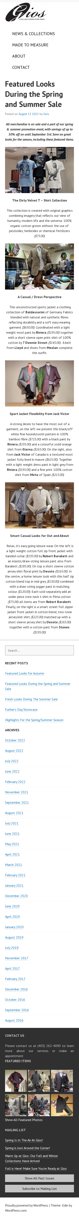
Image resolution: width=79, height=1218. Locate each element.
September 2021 (17, 802)
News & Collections (33, 33)
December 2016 (16, 989)
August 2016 (14, 1020)
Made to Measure (30, 45)
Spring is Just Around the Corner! (27, 1148)
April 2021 (12, 854)
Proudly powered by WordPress (26, 1205)
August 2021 (14, 813)
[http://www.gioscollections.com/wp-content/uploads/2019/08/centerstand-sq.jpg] (39, 1095)
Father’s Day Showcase (21, 709)
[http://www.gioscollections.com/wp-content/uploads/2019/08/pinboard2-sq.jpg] (62, 1095)
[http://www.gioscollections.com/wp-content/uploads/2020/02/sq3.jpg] (39, 1071)
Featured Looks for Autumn (24, 673)
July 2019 (12, 948)
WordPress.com (16, 1210)
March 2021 (13, 865)
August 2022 (14, 750)
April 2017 (12, 968)
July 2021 (12, 823)
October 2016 (15, 999)
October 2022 (15, 740)
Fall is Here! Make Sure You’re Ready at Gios (36, 1168)
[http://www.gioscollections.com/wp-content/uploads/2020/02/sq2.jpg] (62, 1071)
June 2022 (12, 771)
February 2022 (15, 782)
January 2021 (14, 885)
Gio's (46, 114)
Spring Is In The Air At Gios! (24, 1140)
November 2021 (16, 792)
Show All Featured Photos (24, 1120)
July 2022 (12, 761)
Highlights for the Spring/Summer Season (34, 720)
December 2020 (16, 896)
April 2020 (12, 916)
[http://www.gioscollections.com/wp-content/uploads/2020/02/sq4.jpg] (16, 1071)
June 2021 (12, 833)
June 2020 (12, 906)
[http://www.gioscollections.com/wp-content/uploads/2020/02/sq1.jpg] (16, 1095)
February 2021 (15, 875)
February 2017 (15, 979)
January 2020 (14, 927)
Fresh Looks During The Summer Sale (31, 699)
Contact (21, 67)
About (18, 56)
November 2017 (16, 958)
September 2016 (17, 1010)
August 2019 (14, 937)
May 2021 (12, 844)
